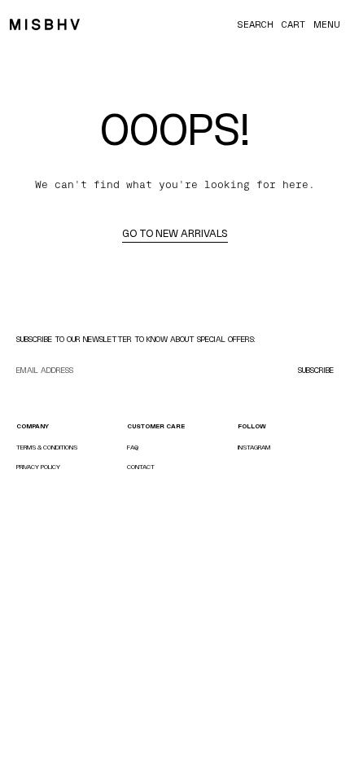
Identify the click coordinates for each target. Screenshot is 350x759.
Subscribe (316, 370)
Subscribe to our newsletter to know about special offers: (136, 339)
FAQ (132, 447)
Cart (293, 24)
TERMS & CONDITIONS (46, 447)
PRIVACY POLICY (38, 467)
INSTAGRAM (254, 447)
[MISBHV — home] (45, 24)
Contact (141, 467)
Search (255, 24)
